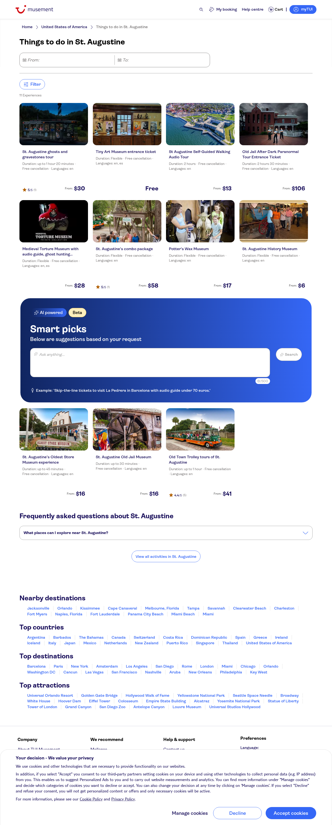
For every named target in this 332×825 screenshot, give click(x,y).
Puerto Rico (177, 643)
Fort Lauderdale (105, 614)
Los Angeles (137, 666)
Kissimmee (90, 608)
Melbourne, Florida (162, 608)
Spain (240, 637)
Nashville (153, 672)
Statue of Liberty (283, 701)
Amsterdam (107, 666)
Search (291, 354)
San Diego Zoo (112, 707)
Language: (249, 747)
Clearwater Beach (249, 608)
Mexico (89, 643)
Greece (260, 637)
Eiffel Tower (99, 701)
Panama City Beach (145, 614)
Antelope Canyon (149, 707)
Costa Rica (173, 637)
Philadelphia (231, 672)
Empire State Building (166, 701)
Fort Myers (37, 614)
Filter (35, 84)
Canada (119, 637)
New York (79, 666)
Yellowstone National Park (201, 695)
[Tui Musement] (38, 9)
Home (27, 27)
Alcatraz (201, 701)
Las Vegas (94, 672)
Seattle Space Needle (252, 695)
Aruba (175, 672)
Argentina (36, 637)
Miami (208, 614)
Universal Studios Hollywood (235, 707)
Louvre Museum (187, 707)
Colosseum (128, 701)
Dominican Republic (209, 637)
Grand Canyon (78, 707)
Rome (187, 666)
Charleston (284, 608)
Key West (258, 672)
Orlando (64, 608)
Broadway (289, 695)
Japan (69, 643)
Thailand (230, 643)
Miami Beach (183, 614)
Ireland (281, 637)
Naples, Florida (68, 614)
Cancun (70, 672)
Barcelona (36, 666)
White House (38, 701)
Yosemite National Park (238, 701)
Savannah (216, 608)
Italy (52, 643)
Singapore (205, 643)
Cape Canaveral (122, 608)
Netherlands (115, 643)
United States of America (64, 27)
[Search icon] (201, 9)
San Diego (165, 666)
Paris (58, 666)
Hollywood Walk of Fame (147, 695)
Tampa (193, 608)
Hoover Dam (69, 701)
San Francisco (124, 672)
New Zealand (146, 643)
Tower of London (42, 707)
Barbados (62, 637)
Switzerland (144, 637)
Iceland (33, 643)
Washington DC (41, 672)
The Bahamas (91, 637)
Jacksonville (38, 608)
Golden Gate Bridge (99, 695)
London (207, 666)
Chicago (248, 666)
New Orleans (200, 672)
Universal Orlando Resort (50, 695)
